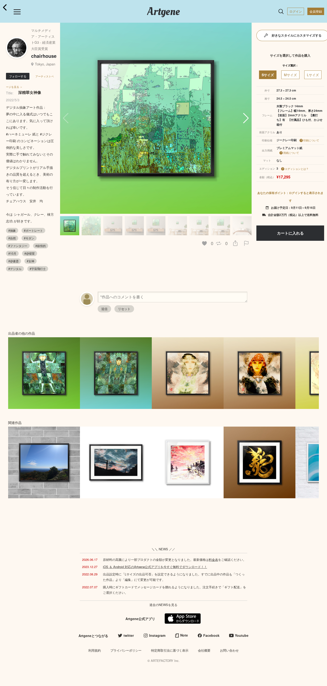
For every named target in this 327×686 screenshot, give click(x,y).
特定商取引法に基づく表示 (169, 650)
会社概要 (204, 650)
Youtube (241, 635)
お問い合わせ (229, 650)
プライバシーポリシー (125, 650)
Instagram (157, 635)
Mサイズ (290, 74)
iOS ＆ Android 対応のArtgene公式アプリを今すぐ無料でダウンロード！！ (155, 566)
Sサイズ (268, 74)
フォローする (17, 76)
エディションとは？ (297, 169)
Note (184, 635)
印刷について (311, 140)
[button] (246, 118)
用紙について (291, 153)
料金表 (213, 559)
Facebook (211, 635)
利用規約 (94, 650)
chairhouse (43, 55)
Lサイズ (313, 74)
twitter (129, 635)
